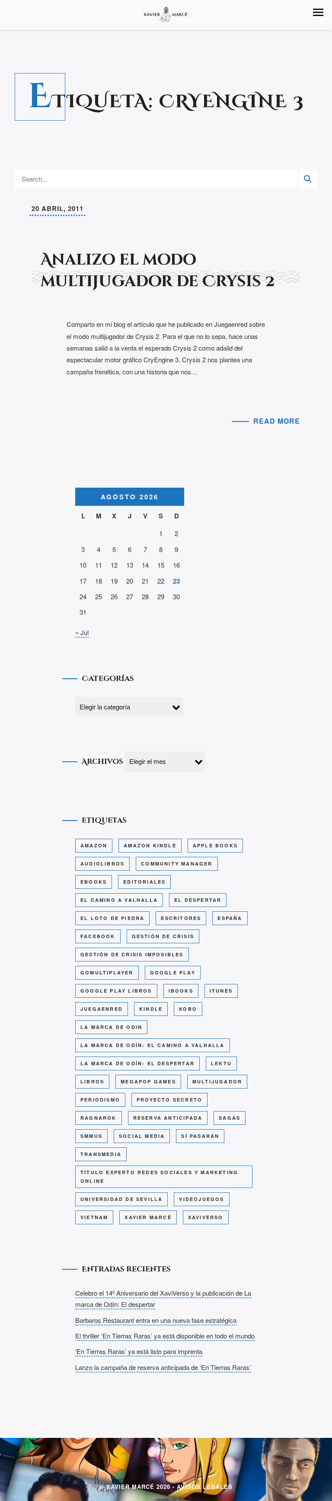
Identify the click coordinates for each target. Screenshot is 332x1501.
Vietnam (94, 1217)
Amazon (93, 845)
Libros (92, 1081)
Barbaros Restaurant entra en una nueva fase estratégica (155, 1320)
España (229, 918)
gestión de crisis (163, 936)
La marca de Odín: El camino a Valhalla (152, 1045)
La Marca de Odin (111, 1027)
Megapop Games (148, 1081)
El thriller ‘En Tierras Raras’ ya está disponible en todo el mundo (165, 1335)
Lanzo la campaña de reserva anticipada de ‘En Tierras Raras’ (163, 1367)
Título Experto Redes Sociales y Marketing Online (159, 1176)
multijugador (217, 1081)
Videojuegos (201, 1199)
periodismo (100, 1099)
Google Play (172, 972)
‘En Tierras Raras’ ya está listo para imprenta (138, 1351)
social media (142, 1136)
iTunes (221, 990)
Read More (276, 421)
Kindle (151, 1009)
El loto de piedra (112, 918)
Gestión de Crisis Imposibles (132, 954)
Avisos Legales (205, 1486)
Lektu (221, 1063)
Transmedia (100, 1154)
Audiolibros (102, 863)
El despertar (197, 900)
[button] (318, 12)
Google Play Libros (116, 990)
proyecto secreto (169, 1099)
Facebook (97, 936)
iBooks (181, 990)
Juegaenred (101, 1009)
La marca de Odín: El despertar (137, 1063)
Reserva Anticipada (168, 1118)
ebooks (93, 881)
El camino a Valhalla (119, 900)
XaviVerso (205, 1217)
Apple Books (215, 845)
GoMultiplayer (107, 972)
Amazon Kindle (150, 845)
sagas (229, 1118)
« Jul (82, 632)
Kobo (188, 1009)
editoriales (144, 881)
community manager (176, 863)
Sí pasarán (200, 1136)
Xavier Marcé (147, 1217)
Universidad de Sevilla (121, 1199)
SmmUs (91, 1136)
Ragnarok (98, 1118)
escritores (181, 918)
